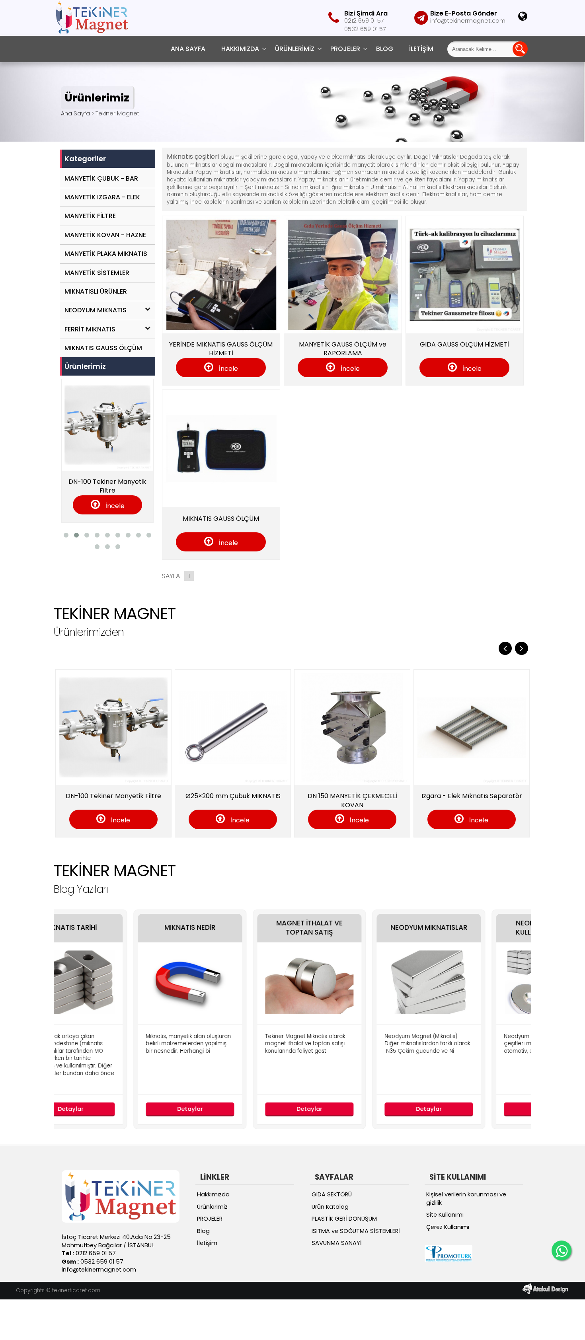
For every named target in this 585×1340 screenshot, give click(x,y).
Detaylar (116, 1109)
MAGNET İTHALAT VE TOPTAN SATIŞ (236, 928)
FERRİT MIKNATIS (89, 329)
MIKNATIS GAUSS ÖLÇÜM (103, 348)
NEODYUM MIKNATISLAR (355, 927)
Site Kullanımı (445, 1215)
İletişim (421, 48)
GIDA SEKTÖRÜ (332, 1194)
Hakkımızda (240, 48)
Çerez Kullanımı (447, 1227)
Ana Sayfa (188, 48)
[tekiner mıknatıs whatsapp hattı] (561, 1250)
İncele (227, 368)
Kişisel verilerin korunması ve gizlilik (466, 1198)
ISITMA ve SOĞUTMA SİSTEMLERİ (356, 1231)
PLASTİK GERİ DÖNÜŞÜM (344, 1219)
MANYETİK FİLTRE (90, 215)
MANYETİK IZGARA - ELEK (102, 197)
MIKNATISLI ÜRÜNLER (95, 291)
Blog (384, 48)
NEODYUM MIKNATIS (95, 310)
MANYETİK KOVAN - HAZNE (105, 235)
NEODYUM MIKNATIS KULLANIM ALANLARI (474, 928)
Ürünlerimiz (294, 48)
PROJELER (345, 48)
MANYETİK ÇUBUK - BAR (101, 178)
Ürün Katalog (330, 1207)
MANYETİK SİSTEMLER (96, 272)
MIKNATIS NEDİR (116, 927)
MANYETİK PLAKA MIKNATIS (105, 253)
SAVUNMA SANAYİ (337, 1243)
